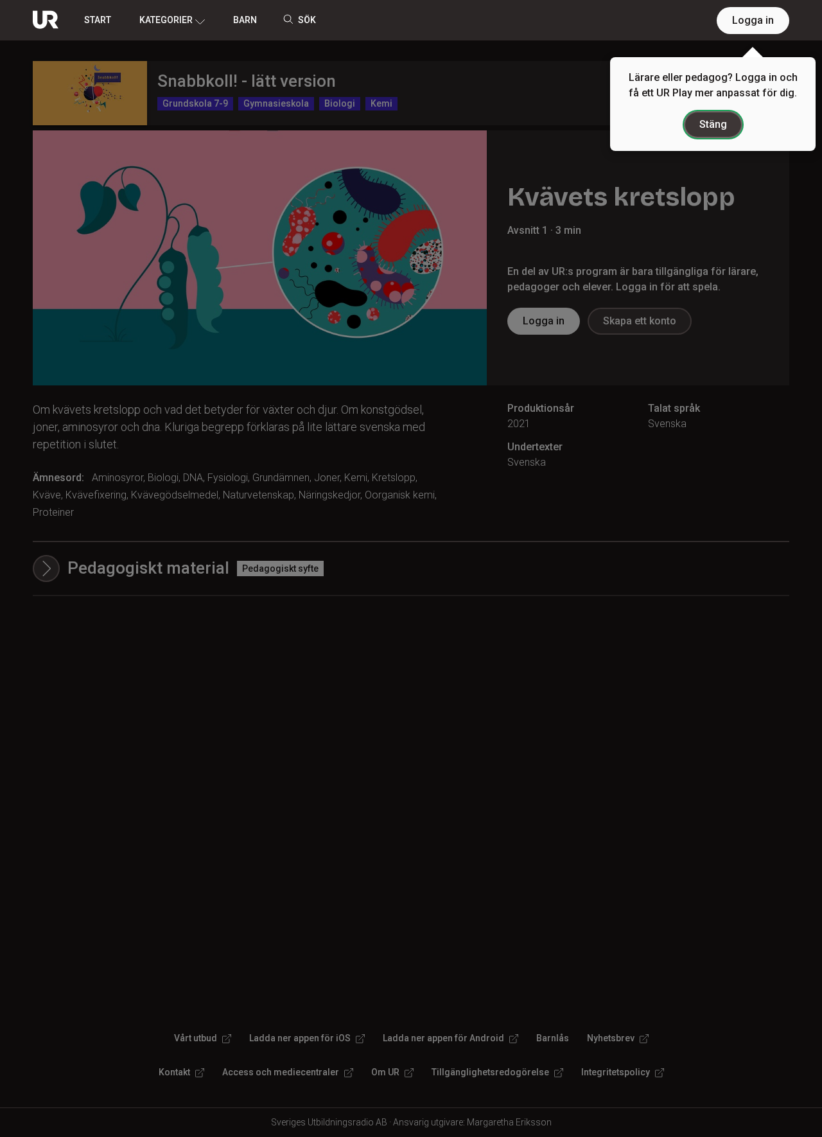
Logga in (753, 20)
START (97, 20)
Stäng (713, 124)
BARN (245, 20)
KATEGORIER (166, 20)
